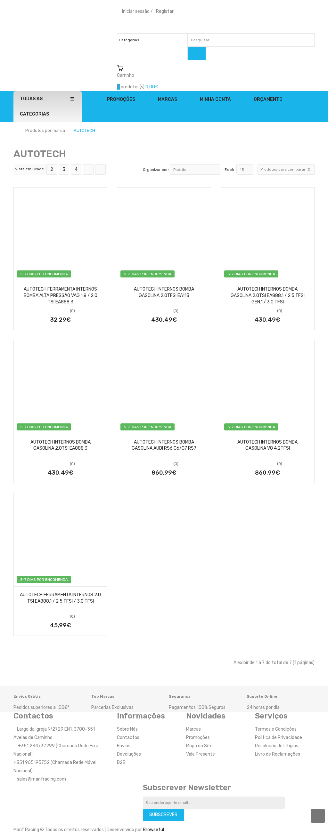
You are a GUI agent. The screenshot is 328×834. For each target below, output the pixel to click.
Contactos (128, 737)
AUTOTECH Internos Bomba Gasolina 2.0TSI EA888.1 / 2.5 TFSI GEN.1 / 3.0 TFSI (268, 295)
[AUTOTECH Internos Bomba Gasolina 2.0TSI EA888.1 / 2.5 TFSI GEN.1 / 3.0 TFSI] (267, 234)
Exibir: (230, 169)
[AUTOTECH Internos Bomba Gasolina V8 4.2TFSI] (267, 386)
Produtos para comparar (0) (286, 169)
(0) (72, 311)
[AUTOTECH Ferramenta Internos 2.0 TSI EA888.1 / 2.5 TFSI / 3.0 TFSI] (60, 539)
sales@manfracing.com (41, 779)
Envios (123, 746)
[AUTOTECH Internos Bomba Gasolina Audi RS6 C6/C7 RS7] (163, 386)
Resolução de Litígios (276, 746)
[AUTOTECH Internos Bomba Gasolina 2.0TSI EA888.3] (60, 386)
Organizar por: (156, 169)
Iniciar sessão (136, 11)
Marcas (193, 729)
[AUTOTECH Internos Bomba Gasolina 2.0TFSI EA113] (163, 234)
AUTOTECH (84, 130)
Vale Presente (200, 754)
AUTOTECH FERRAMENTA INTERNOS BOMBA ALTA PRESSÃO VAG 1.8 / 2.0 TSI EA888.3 (60, 295)
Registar (165, 11)
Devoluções (129, 754)
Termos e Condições (276, 729)
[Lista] (88, 169)
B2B (121, 762)
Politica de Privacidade (278, 737)
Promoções (198, 737)
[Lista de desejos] (21, 274)
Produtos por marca (45, 130)
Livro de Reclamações (277, 754)
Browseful (153, 829)
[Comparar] (100, 274)
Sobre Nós (127, 729)
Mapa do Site (199, 746)
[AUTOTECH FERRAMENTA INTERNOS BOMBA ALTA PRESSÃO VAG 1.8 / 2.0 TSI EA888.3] (60, 234)
